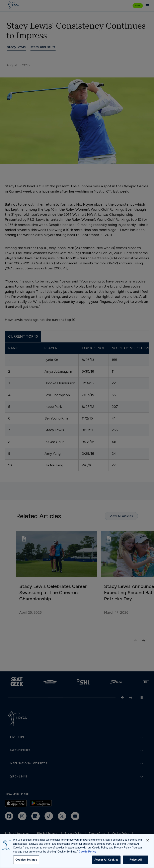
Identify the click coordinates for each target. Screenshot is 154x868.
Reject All (136, 859)
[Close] (147, 840)
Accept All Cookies (106, 859)
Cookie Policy (87, 851)
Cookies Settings (26, 859)
